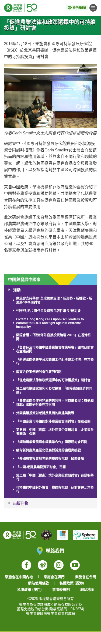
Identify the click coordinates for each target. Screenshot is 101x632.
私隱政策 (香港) (72, 583)
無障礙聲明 (61, 589)
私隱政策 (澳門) (29, 589)
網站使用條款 (38, 583)
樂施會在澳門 (54, 577)
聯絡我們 (55, 550)
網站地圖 (87, 589)
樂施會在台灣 (85, 577)
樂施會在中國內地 (19, 577)
